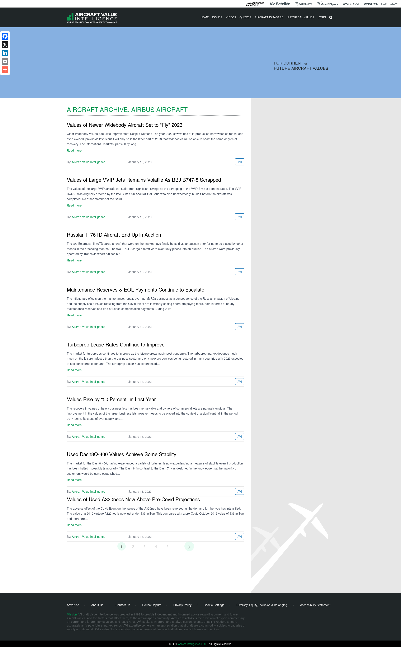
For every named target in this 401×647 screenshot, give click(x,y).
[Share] (5, 70)
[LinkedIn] (5, 53)
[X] (5, 45)
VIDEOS (231, 17)
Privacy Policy (182, 605)
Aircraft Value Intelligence (88, 162)
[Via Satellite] (280, 3)
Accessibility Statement (315, 605)
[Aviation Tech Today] (381, 4)
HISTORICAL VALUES (300, 17)
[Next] (189, 546)
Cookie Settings (214, 605)
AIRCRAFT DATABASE (269, 17)
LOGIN (322, 17)
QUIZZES (245, 17)
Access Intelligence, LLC (192, 644)
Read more (74, 150)
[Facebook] (5, 36)
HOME (205, 17)
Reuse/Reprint (151, 605)
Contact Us (122, 605)
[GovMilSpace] (327, 3)
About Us (97, 605)
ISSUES (217, 17)
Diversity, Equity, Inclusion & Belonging (261, 605)
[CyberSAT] (351, 4)
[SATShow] (303, 4)
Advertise (73, 605)
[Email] (5, 61)
